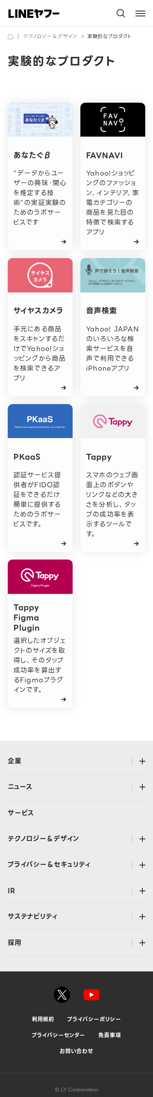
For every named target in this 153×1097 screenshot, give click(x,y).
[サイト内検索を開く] (121, 13)
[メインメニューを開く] (140, 13)
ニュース (20, 787)
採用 (15, 942)
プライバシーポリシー (94, 1019)
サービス (21, 813)
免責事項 (109, 1035)
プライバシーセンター (58, 1035)
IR (12, 891)
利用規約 (43, 1019)
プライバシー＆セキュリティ (49, 864)
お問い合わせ (76, 1051)
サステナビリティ (33, 916)
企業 (15, 761)
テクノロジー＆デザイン (50, 36)
